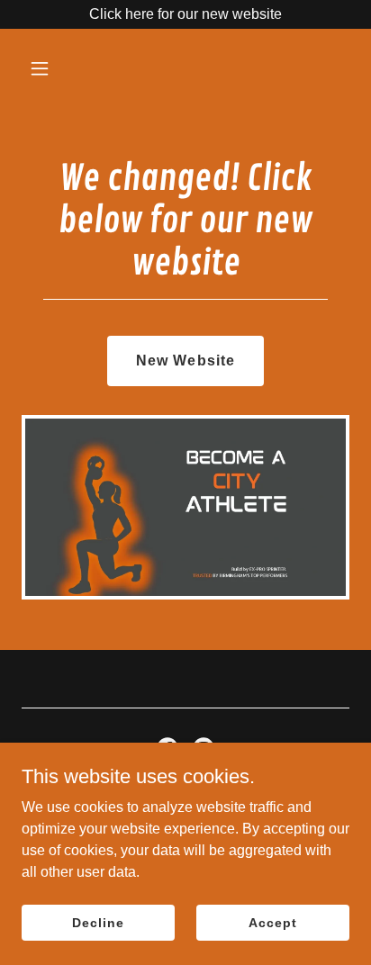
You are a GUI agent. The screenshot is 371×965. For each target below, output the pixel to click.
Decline (97, 922)
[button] (46, 68)
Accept (272, 922)
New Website (185, 360)
